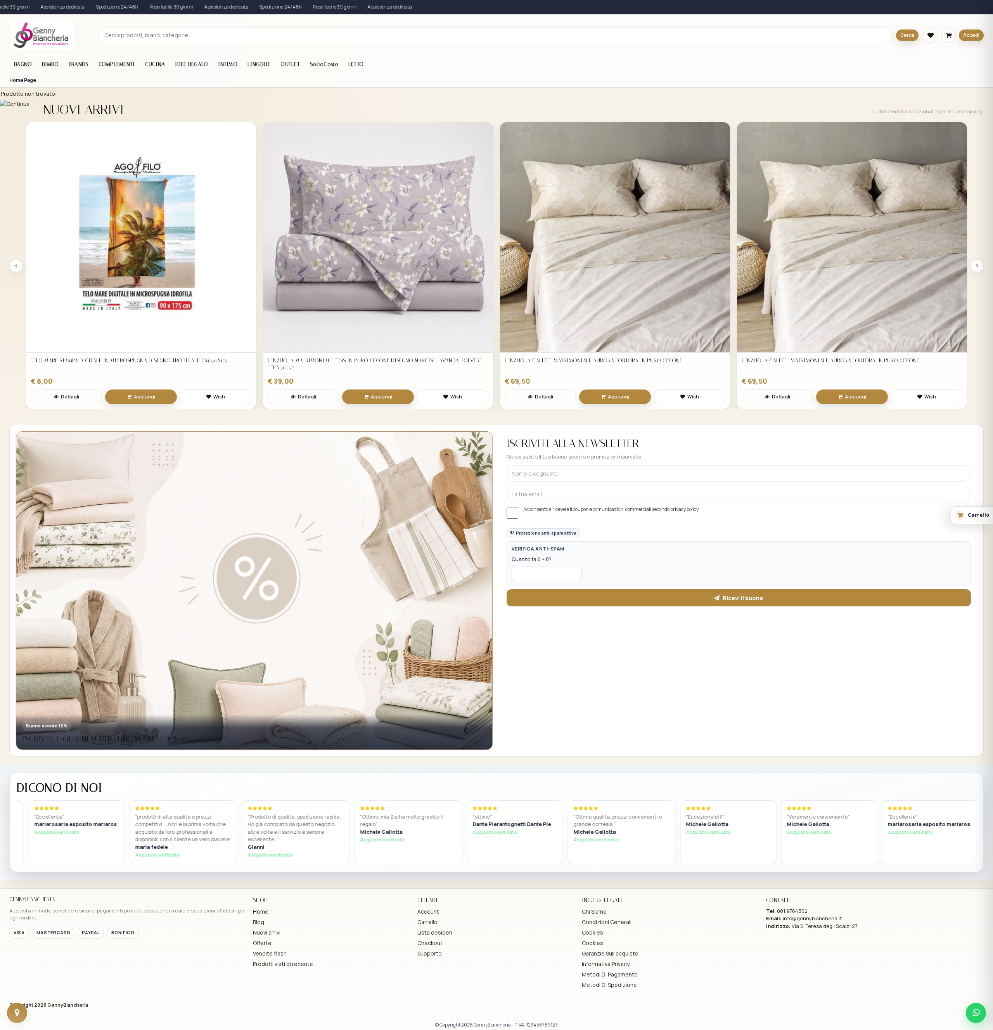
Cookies (592, 932)
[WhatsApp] (976, 1013)
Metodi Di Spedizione (609, 984)
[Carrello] (948, 35)
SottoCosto (324, 64)
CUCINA (155, 64)
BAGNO (23, 64)
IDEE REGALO (191, 64)
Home (260, 911)
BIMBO (50, 64)
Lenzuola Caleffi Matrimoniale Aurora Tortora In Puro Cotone (593, 360)
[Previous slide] (15, 265)
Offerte (262, 943)
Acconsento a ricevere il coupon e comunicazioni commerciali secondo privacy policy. (611, 509)
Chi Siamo (594, 911)
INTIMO (227, 64)
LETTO (355, 64)
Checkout (430, 943)
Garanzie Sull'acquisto (610, 953)
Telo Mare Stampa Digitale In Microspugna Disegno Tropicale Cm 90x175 (129, 360)
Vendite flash (270, 953)
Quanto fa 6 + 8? (532, 559)
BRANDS (78, 64)
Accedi (971, 35)
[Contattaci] (17, 1013)
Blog (258, 922)
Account (428, 911)
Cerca (907, 35)
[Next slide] (977, 265)
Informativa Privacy (606, 964)
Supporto (429, 953)
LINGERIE (258, 64)
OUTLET (290, 64)
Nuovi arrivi (266, 932)
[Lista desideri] (930, 35)
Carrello (427, 922)
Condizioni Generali (606, 922)
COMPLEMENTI (117, 64)
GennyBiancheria (67, 1005)
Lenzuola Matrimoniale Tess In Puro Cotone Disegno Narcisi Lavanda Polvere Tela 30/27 (375, 364)
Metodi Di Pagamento (610, 974)
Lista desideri (434, 932)
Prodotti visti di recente (283, 964)
